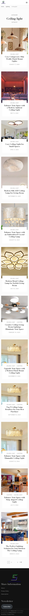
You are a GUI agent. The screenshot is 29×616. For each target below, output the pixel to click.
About (3, 588)
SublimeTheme (12, 612)
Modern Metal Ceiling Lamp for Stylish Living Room (14, 283)
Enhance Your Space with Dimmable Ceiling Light (14, 457)
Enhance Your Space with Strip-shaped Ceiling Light (14, 499)
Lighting (19, 322)
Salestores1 (13, 610)
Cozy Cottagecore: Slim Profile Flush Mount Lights (14, 58)
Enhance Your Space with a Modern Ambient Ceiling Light (14, 107)
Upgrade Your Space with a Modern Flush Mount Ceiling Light (14, 370)
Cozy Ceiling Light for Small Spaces (14, 145)
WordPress (4, 614)
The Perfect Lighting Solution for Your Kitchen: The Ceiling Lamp (14, 548)
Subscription (4, 594)
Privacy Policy (5, 591)
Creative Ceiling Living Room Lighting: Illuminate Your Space (14, 326)
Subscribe (6, 607)
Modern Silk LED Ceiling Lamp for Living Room (14, 191)
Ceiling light (14, 54)
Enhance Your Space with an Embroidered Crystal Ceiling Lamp (14, 234)
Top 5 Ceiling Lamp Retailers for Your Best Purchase (14, 409)
